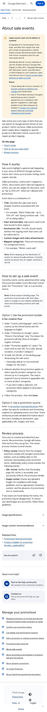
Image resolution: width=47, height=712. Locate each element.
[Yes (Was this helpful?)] (33, 555)
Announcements (29, 10)
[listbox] (36, 703)
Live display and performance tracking (22, 633)
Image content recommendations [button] (18, 525)
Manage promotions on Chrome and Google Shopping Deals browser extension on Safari (24, 620)
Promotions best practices (17, 644)
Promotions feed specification (18, 539)
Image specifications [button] (12, 515)
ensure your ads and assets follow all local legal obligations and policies (24, 110)
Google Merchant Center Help (18, 3)
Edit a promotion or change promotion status (25, 638)
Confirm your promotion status (19, 627)
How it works (10, 145)
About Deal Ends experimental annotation (23, 674)
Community (16, 10)
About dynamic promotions (17, 663)
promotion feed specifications (24, 406)
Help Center (5, 10)
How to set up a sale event (16, 149)
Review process (11, 152)
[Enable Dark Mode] (30, 694)
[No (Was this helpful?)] (40, 555)
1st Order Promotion (14, 669)
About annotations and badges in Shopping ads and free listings (24, 656)
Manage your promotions (19, 612)
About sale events (36, 18)
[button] (4, 4)
